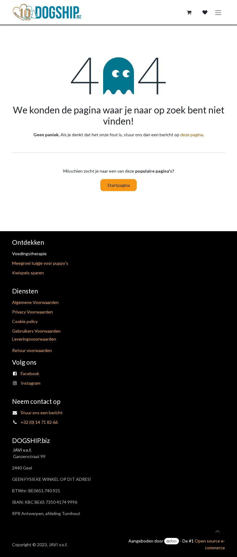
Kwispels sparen (28, 272)
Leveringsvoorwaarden (34, 339)
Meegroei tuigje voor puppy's (40, 263)
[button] (217, 531)
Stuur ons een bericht (42, 412)
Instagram (30, 383)
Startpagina (118, 185)
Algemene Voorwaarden (35, 302)
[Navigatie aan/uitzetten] (218, 12)
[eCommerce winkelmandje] (188, 12)
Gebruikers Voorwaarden (36, 331)
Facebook (30, 373)
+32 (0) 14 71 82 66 (39, 422)
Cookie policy (25, 321)
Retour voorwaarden (32, 350)
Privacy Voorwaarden (32, 311)
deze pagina (191, 134)
